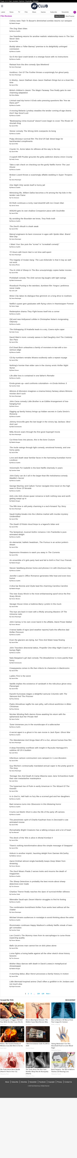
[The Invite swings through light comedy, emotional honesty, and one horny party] (5, 450)
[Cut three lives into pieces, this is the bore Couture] (5, 441)
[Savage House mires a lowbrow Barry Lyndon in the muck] (5, 605)
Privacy (59, 1082)
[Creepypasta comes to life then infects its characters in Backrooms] (5, 669)
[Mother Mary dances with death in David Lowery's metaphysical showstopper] (5, 966)
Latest (3, 12)
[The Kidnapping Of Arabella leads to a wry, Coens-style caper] (5, 331)
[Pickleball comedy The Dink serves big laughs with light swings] (5, 279)
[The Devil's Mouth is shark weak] (5, 228)
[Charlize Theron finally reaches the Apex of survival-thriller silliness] (5, 893)
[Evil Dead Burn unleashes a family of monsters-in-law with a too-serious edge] (5, 350)
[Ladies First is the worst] (5, 677)
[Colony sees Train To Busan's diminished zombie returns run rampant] (5, 22)
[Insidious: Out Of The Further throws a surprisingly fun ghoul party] (5, 74)
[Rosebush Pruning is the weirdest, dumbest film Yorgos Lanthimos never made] (5, 288)
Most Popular (70, 16)
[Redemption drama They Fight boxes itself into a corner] (5, 313)
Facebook (42, 1082)
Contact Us (68, 1082)
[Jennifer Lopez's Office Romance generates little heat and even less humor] (5, 579)
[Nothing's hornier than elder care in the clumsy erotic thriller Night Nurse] (5, 368)
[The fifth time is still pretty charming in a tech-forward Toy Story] (5, 508)
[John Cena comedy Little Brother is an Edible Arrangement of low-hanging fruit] (5, 404)
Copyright (51, 1082)
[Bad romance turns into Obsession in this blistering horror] (5, 805)
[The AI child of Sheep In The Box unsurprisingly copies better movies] (5, 271)
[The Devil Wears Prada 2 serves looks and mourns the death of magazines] (5, 874)
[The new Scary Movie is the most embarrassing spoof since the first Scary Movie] (5, 597)
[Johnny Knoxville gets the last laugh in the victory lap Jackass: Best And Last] (5, 425)
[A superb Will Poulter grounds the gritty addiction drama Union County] (5, 158)
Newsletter (65, 12)
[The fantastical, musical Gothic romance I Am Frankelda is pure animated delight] (5, 535)
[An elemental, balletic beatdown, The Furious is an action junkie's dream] (5, 545)
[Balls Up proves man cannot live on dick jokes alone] (5, 947)
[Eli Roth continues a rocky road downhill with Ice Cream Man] (5, 204)
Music (34, 12)
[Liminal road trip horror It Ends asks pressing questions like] (5, 103)
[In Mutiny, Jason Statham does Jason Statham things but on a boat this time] (5, 83)
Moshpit (35, 1)
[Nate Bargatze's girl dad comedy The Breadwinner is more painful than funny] (5, 661)
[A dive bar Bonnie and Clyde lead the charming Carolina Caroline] (5, 587)
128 (38, 994)
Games (43, 12)
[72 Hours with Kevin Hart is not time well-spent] (5, 253)
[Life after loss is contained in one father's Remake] (5, 377)
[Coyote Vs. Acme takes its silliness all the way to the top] (5, 150)
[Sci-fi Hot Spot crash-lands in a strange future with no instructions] (5, 58)
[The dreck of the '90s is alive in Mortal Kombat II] (5, 839)
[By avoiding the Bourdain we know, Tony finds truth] (5, 220)
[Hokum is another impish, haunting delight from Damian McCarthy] (5, 855)
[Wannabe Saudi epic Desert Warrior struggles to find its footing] (5, 901)
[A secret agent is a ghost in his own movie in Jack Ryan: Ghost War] (5, 734)
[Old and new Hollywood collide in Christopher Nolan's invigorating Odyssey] (5, 322)
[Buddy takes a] (5, 49)
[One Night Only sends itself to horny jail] (5, 186)
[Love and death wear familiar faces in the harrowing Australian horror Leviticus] (5, 460)
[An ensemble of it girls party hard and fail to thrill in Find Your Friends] (5, 562)
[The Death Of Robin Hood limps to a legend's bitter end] (5, 526)
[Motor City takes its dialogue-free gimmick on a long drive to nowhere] (5, 297)
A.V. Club (8, 1)
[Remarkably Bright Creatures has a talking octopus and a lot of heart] (5, 831)
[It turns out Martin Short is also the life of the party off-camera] (5, 813)
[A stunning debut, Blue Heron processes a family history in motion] (5, 975)
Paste (2, 1)
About (7, 1082)
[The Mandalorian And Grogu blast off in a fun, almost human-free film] (5, 741)
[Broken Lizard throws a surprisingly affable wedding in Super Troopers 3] (5, 178)
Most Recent (59, 16)
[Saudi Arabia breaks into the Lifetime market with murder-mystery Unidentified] (5, 517)
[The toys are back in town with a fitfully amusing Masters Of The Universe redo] (5, 615)
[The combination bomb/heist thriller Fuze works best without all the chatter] (5, 910)
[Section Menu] (2, 6)
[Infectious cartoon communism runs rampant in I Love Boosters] (5, 759)
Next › (48, 994)
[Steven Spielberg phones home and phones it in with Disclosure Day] (5, 569)
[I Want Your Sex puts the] (5, 246)
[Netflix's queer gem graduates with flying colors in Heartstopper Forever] (5, 305)
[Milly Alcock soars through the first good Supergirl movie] (5, 433)
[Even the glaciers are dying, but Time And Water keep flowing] (5, 641)
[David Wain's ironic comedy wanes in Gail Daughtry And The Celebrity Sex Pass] (5, 340)
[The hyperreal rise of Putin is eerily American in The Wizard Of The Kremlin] (5, 789)
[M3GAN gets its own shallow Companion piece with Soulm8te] (5, 212)
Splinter (21, 1)
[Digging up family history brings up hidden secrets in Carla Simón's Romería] (5, 414)
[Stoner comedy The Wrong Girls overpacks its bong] (5, 132)
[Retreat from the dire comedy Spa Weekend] (5, 66)
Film (26, 12)
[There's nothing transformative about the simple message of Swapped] (5, 847)
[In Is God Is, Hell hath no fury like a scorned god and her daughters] (5, 798)
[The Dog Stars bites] (5, 30)
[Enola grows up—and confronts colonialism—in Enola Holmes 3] (5, 385)
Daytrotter (28, 1)
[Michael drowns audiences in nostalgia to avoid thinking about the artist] (5, 919)
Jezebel (15, 1)
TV (19, 12)
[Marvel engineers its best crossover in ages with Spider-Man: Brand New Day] (5, 237)
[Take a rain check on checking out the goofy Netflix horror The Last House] (5, 167)
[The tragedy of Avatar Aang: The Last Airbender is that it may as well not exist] (5, 263)
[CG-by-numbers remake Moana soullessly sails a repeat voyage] (5, 359)
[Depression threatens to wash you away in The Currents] (5, 554)
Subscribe (53, 12)
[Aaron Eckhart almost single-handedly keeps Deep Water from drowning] (5, 864)
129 (43, 994)
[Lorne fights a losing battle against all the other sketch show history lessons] (5, 956)
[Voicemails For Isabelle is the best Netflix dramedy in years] (5, 469)
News (11, 12)
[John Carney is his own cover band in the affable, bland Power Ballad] (5, 623)
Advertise (24, 1082)
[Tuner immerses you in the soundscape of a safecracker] (5, 726)
